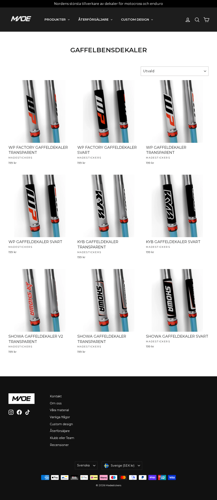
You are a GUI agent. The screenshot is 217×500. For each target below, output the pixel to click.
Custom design (61, 424)
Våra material (59, 410)
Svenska (83, 465)
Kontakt (56, 396)
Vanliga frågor (60, 417)
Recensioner (59, 445)
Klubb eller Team (62, 438)
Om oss (56, 403)
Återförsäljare (60, 431)
